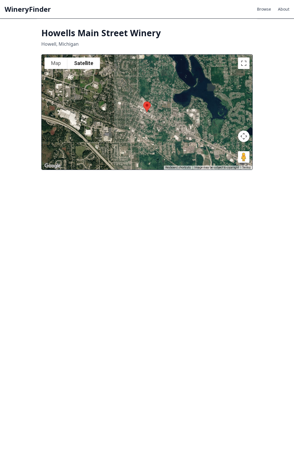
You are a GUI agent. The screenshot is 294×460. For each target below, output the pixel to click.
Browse (264, 9)
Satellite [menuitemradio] (83, 63)
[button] (147, 106)
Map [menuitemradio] (56, 63)
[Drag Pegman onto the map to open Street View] (243, 157)
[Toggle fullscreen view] (243, 63)
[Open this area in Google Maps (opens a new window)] (52, 166)
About (283, 9)
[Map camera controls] (243, 136)
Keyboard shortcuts (178, 167)
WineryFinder (28, 9)
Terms (246, 167)
